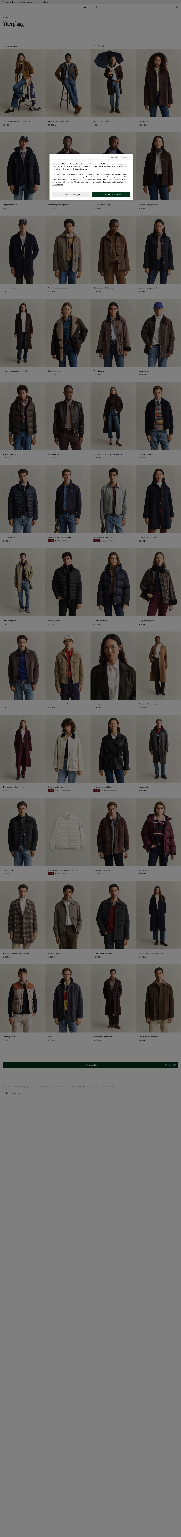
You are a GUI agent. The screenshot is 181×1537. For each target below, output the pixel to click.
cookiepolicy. (57, 185)
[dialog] (91, 177)
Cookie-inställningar (71, 194)
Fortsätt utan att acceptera (119, 157)
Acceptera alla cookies (111, 194)
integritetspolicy (116, 182)
